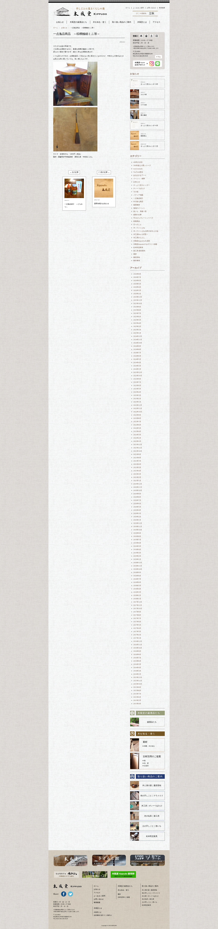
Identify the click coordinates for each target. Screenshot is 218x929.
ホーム (128, 8)
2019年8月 (137, 536)
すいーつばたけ (139, 188)
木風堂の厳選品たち (78, 22)
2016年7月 (137, 658)
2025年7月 (137, 313)
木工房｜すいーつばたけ (151, 806)
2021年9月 (137, 454)
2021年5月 (137, 467)
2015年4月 (137, 704)
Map (159, 57)
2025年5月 (137, 320)
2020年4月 (137, 510)
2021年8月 (137, 458)
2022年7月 (137, 421)
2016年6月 (137, 661)
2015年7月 (137, 694)
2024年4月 (137, 362)
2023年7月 (137, 382)
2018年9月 (137, 572)
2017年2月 (137, 635)
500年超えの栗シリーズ (142, 165)
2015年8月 (137, 690)
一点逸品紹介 (138, 198)
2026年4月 (137, 287)
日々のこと (137, 224)
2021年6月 (137, 464)
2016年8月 (137, 654)
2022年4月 (137, 431)
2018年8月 (137, 576)
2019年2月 (137, 556)
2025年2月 (137, 330)
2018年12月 (137, 563)
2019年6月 (137, 543)
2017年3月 (137, 631)
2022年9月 (137, 415)
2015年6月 (137, 697)
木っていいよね (139, 228)
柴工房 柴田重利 (139, 251)
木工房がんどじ (139, 238)
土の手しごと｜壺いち (151, 826)
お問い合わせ (151, 8)
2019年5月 (137, 546)
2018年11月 (137, 566)
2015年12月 (137, 677)
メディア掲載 (138, 195)
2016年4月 (137, 667)
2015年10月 (137, 684)
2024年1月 (137, 369)
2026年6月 (137, 280)
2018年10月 (137, 569)
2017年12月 (137, 602)
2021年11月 (137, 448)
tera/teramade (138, 169)
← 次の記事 (74, 172)
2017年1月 (137, 638)
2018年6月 (137, 582)
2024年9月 (137, 346)
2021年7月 (137, 461)
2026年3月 (137, 290)
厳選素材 (136, 205)
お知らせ (60, 22)
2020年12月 (137, 484)
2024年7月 (137, 353)
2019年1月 (137, 559)
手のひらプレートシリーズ (143, 218)
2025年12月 (137, 297)
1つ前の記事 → (104, 172)
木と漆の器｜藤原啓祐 (151, 785)
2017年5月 (137, 625)
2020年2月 (137, 517)
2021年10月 (137, 451)
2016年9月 (137, 651)
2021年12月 (137, 444)
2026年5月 (137, 284)
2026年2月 (137, 294)
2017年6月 (137, 622)
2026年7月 (137, 277)
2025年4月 (137, 323)
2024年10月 (137, 343)
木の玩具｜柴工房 (151, 816)
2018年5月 (137, 585)
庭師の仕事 (137, 215)
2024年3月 (137, 366)
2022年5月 (137, 428)
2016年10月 (137, 648)
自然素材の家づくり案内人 (103, 915)
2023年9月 (137, 379)
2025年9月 (137, 307)
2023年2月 (137, 399)
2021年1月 (137, 481)
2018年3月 (137, 592)
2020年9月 (137, 494)
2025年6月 (137, 317)
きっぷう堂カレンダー (141, 185)
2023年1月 (137, 402)
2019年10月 (137, 530)
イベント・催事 (139, 179)
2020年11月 (137, 487)
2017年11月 (137, 605)
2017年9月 (137, 612)
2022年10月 (137, 412)
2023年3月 (137, 395)
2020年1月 (137, 520)
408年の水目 (138, 162)
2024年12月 (137, 336)
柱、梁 (146, 763)
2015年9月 (137, 687)
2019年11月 (137, 526)
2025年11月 (137, 300)
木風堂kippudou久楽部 (141, 241)
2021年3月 (137, 474)
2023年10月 (137, 376)
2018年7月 (137, 579)
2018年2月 (137, 595)
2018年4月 (137, 589)
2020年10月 (137, 490)
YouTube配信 (138, 172)
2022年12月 (137, 405)
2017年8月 (137, 615)
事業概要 (162, 8)
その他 (135, 192)
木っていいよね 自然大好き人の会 (145, 231)
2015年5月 (137, 700)
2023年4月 (137, 392)
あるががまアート (139, 175)
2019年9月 (137, 533)
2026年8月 (137, 274)
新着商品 (136, 221)
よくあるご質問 (138, 8)
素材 (135, 254)
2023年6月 (137, 385)
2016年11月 (137, 645)
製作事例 (136, 261)
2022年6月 (137, 425)
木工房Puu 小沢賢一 (140, 234)
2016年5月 (137, 664)
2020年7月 (137, 500)
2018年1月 (137, 599)
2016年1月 (137, 674)
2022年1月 (137, 441)
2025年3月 (137, 326)
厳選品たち (152, 722)
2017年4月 (137, 628)
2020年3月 (137, 513)
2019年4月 (137, 549)
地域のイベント (139, 208)
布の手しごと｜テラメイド (151, 796)
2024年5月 (137, 359)
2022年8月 (137, 418)
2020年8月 (137, 497)
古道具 (146, 766)
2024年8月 (137, 349)
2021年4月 (137, 471)
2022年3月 (137, 435)
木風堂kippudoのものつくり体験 (145, 244)
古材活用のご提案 (124, 897)
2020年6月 (137, 503)
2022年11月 (137, 408)
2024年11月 (137, 339)
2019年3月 (137, 553)
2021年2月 (137, 477)
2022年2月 (137, 438)
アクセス (97, 893)
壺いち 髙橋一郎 (139, 211)
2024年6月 (137, 356)
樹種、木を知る (149, 746)
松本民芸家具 (138, 247)
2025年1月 (137, 333)
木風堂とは (97, 912)
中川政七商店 (138, 201)
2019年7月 (137, 540)
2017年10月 (137, 608)
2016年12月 (137, 641)
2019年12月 (137, 523)
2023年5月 (137, 389)
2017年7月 (137, 618)
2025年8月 (137, 310)
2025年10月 (137, 303)
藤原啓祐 (136, 257)
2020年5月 (137, 507)
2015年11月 (137, 681)
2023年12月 (137, 372)
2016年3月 (137, 671)
